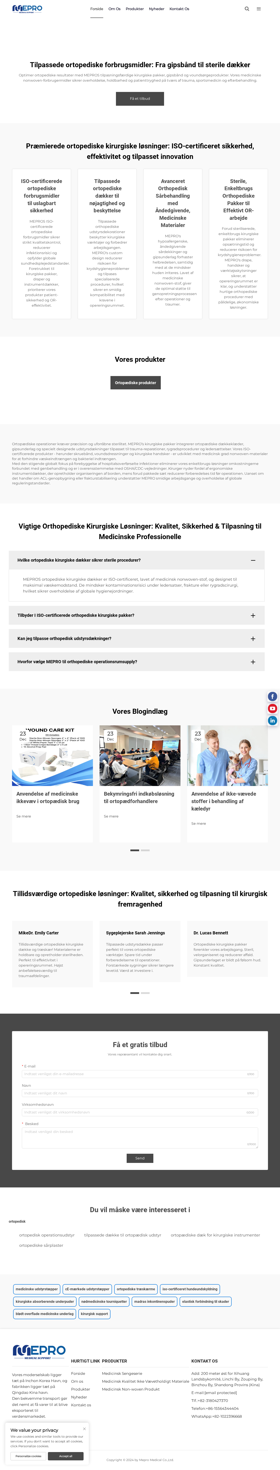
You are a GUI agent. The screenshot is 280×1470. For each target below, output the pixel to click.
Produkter (135, 9)
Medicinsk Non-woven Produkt (131, 1389)
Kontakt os (179, 9)
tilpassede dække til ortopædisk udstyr (122, 1235)
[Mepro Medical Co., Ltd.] (27, 9)
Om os (114, 9)
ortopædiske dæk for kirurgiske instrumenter (215, 1235)
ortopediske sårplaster (41, 1245)
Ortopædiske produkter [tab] (135, 382)
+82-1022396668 (227, 1416)
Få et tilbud (140, 99)
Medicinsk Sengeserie (122, 1373)
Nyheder (156, 9)
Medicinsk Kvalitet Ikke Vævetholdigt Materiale (145, 1381)
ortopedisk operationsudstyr (47, 1235)
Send (140, 1158)
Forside (96, 9)
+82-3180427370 (213, 1400)
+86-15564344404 (222, 1408)
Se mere (23, 816)
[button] (134, 850)
